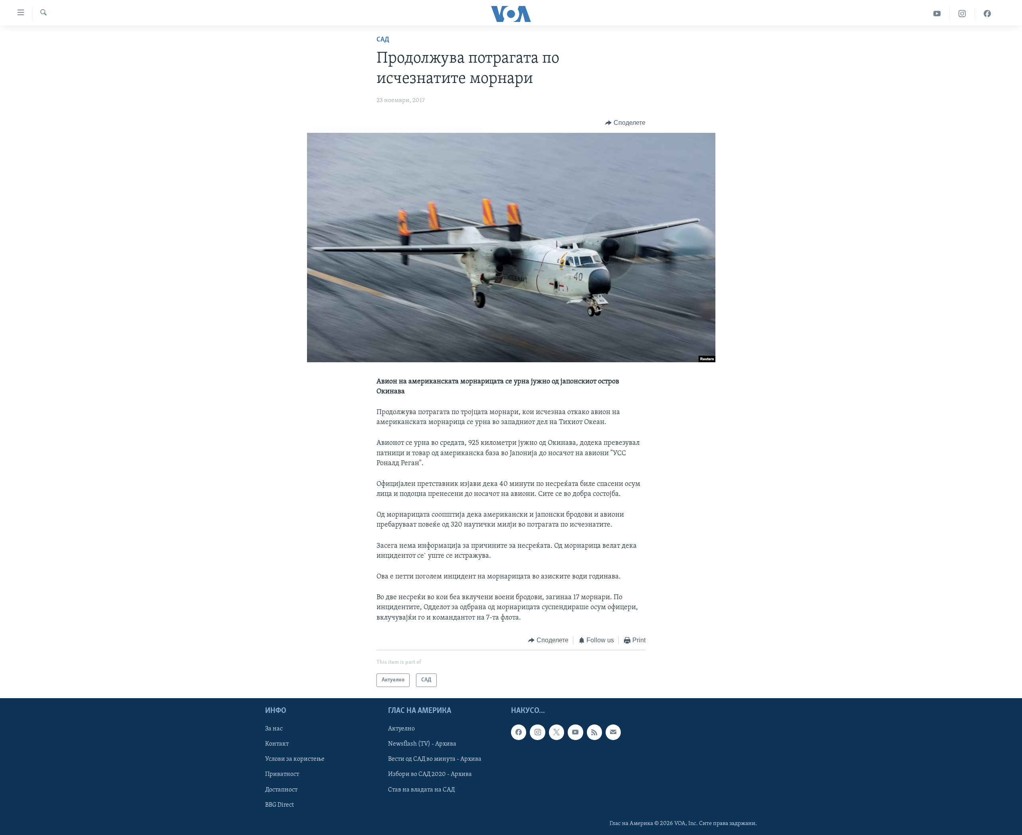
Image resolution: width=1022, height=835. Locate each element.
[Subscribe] (613, 732)
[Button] (625, 123)
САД (382, 39)
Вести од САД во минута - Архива (434, 759)
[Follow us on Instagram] (537, 732)
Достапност (281, 790)
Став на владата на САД (421, 790)
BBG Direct (279, 805)
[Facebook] (987, 14)
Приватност (282, 775)
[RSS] (594, 732)
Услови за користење (295, 759)
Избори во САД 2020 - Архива (430, 775)
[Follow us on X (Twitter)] (556, 732)
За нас (274, 729)
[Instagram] (962, 14)
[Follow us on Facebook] (518, 732)
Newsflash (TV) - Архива (422, 744)
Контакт (277, 744)
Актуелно (401, 729)
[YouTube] (937, 14)
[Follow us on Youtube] (575, 732)
